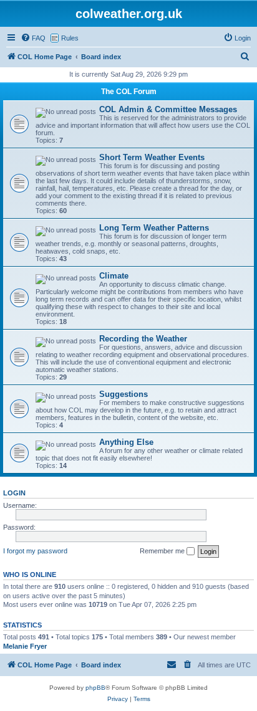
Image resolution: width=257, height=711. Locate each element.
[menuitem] (33, 38)
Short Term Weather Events (152, 157)
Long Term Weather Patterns (154, 227)
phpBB (95, 687)
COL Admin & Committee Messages (168, 109)
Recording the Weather (143, 338)
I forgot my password (35, 551)
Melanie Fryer (25, 646)
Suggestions (123, 394)
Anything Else (126, 442)
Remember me (163, 551)
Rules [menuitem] (70, 38)
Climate (113, 275)
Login (14, 493)
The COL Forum (129, 91)
